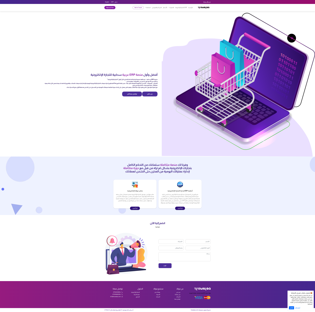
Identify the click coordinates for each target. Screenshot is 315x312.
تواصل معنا (177, 299)
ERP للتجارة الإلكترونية (181, 7)
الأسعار (165, 7)
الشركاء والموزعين (157, 7)
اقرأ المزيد (180, 208)
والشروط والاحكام (115, 310)
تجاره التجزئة (137, 294)
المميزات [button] (171, 7)
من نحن (178, 292)
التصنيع (138, 296)
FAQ (106, 310)
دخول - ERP (114, 2)
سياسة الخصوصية (127, 310)
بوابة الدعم (157, 292)
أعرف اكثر (297, 307)
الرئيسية (190, 7)
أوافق (291, 307)
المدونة (158, 294)
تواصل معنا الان (132, 94)
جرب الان (150, 94)
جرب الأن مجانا (207, 2)
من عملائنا (177, 294)
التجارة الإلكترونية (135, 292)
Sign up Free (110, 7)
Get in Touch (138, 7)
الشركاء (178, 296)
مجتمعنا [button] (148, 7)
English (107, 2)
